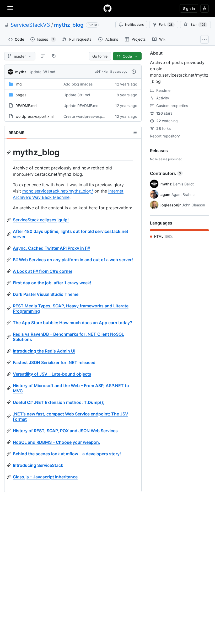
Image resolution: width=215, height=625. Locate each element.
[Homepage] (107, 8)
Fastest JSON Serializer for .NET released (54, 362)
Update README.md (81, 105)
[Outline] (134, 132)
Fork (166, 24)
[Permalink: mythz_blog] (9, 152)
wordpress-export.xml (34, 116)
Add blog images (78, 84)
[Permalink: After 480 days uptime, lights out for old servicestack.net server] (9, 234)
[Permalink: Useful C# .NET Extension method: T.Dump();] (9, 402)
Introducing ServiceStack (38, 465)
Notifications (134, 24)
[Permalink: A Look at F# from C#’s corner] (9, 271)
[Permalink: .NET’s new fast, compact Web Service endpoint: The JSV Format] (9, 416)
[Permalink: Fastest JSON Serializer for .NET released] (9, 362)
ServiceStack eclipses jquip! (41, 219)
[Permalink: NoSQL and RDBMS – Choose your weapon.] (9, 442)
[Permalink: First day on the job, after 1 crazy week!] (9, 282)
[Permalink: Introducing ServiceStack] (9, 465)
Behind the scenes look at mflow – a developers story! (67, 453)
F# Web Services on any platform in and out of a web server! (73, 259)
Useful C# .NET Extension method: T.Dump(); (58, 402)
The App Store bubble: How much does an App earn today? (72, 322)
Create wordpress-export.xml (88, 116)
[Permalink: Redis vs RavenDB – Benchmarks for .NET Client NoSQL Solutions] (9, 336)
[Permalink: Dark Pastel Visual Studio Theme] (9, 294)
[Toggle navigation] (10, 8)
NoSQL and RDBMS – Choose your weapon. (56, 442)
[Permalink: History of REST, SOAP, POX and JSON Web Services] (9, 430)
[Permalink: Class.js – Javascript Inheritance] (9, 476)
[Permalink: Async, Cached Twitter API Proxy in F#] (9, 248)
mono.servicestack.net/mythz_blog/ (57, 191)
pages (20, 95)
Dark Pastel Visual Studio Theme (45, 294)
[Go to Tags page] (54, 56)
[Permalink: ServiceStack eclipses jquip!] (9, 219)
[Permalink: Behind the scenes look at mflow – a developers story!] (9, 453)
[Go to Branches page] (43, 56)
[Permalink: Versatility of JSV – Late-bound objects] (9, 374)
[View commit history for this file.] (133, 71)
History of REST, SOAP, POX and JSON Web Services (65, 430)
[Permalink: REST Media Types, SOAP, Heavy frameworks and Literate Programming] (9, 308)
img (18, 84)
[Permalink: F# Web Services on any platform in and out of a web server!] (9, 259)
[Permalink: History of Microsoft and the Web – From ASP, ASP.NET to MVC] (9, 388)
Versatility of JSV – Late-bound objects (52, 374)
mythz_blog (69, 25)
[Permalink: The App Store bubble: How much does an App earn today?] (9, 322)
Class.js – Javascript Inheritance (45, 476)
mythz (20, 72)
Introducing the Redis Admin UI (44, 351)
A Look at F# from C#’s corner (42, 271)
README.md (26, 105)
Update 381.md (42, 72)
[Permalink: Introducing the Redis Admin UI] (9, 351)
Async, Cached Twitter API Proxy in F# (51, 248)
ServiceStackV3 (30, 25)
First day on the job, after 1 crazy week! (52, 282)
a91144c (101, 71)
